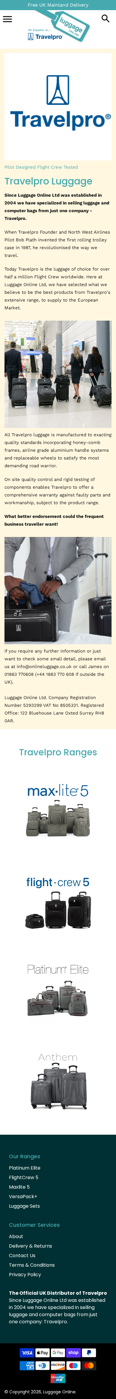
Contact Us (22, 1255)
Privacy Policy (25, 1274)
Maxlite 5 (19, 1187)
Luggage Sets (24, 1206)
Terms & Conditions (32, 1265)
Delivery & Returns (30, 1246)
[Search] (105, 19)
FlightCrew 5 (23, 1177)
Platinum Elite (24, 1167)
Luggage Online (59, 1392)
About (16, 1236)
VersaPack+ (23, 1196)
